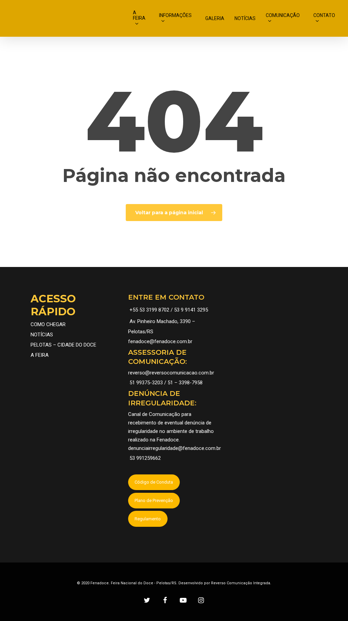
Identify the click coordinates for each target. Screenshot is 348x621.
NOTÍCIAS (245, 18)
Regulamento (148, 518)
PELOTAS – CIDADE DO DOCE (63, 345)
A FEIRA (139, 15)
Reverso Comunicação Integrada (240, 583)
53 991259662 (145, 458)
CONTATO (324, 15)
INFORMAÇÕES (175, 15)
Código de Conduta (154, 482)
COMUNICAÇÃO (283, 15)
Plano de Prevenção (154, 500)
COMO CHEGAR (48, 324)
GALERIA (214, 18)
